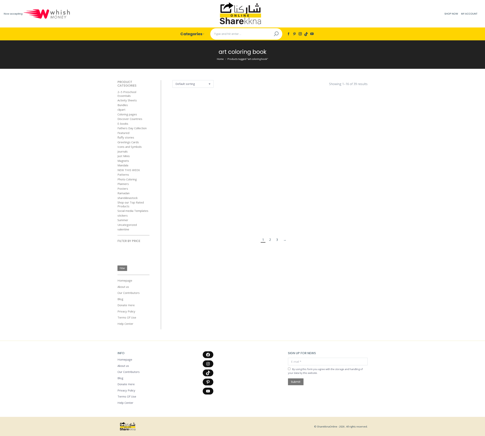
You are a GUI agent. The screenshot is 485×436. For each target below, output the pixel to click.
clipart (121, 109)
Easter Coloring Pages (219, 225)
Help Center (125, 324)
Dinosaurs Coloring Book (353, 175)
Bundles (122, 105)
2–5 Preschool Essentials (126, 94)
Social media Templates (132, 211)
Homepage (124, 280)
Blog (120, 299)
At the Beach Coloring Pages (287, 125)
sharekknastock (127, 198)
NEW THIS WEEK (128, 170)
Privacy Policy (126, 311)
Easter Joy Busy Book (253, 225)
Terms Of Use (126, 317)
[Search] (276, 34)
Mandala (122, 165)
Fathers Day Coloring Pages (287, 225)
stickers (122, 215)
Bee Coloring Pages (354, 125)
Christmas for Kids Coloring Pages (287, 177)
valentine (123, 229)
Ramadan (123, 193)
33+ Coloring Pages (186, 125)
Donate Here (126, 305)
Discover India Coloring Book (186, 225)
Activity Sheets (127, 100)
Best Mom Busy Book (186, 175)
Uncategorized (127, 225)
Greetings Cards (128, 142)
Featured (123, 133)
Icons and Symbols (129, 147)
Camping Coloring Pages (220, 175)
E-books (122, 123)
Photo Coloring (127, 179)
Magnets (123, 161)
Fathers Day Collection (132, 128)
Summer (122, 220)
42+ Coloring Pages (220, 125)
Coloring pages (127, 114)
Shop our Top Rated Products (130, 204)
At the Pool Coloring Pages (320, 125)
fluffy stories (125, 137)
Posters (122, 188)
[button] (195, 116)
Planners (123, 184)
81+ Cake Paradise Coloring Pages (253, 127)
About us (123, 287)
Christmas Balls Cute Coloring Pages (253, 177)
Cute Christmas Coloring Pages (320, 175)
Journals (122, 151)
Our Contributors (128, 293)
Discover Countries (129, 119)
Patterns (123, 174)
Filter (122, 268)
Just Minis (123, 156)
